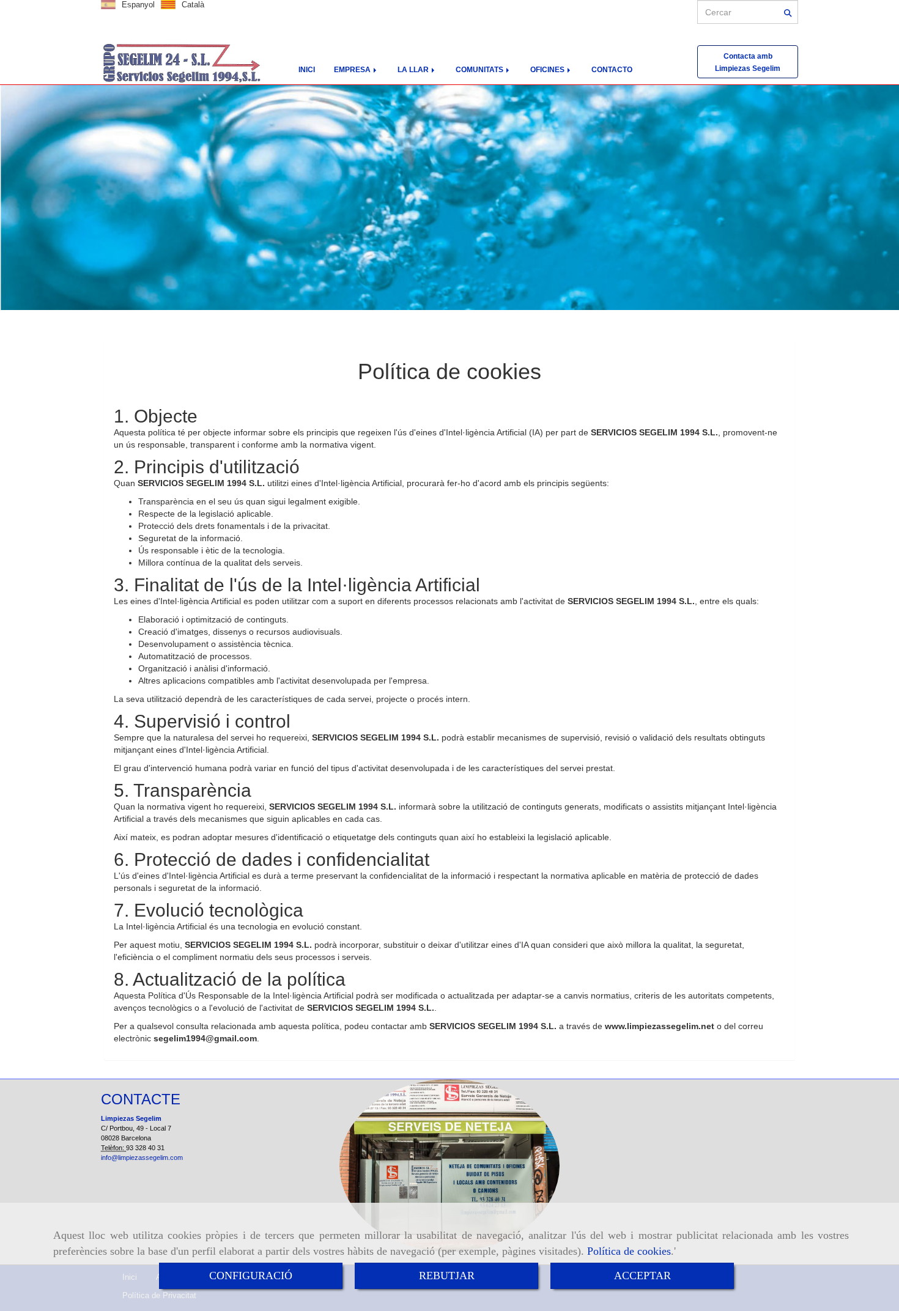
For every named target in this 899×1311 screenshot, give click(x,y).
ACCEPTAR (642, 1275)
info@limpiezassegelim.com (142, 1157)
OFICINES (548, 69)
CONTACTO (611, 69)
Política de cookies (629, 1251)
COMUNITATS (480, 69)
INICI (306, 69)
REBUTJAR (447, 1275)
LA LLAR (414, 69)
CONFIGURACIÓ (250, 1275)
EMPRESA (353, 69)
